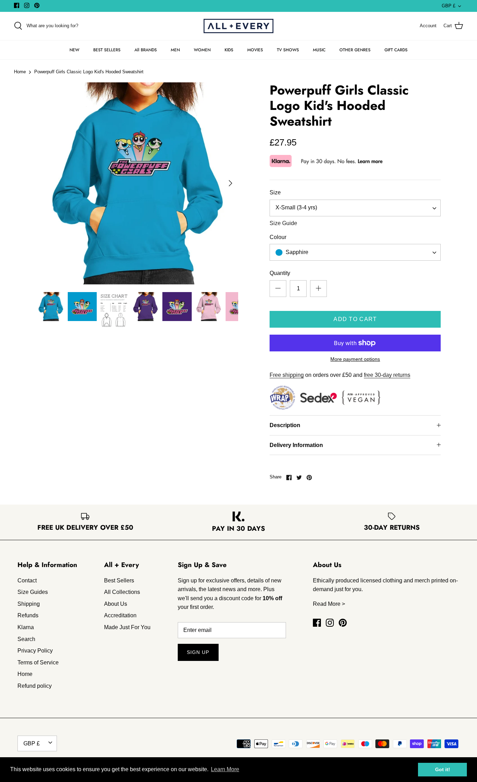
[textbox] (296, 252)
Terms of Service (38, 662)
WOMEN (202, 50)
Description (285, 425)
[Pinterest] (36, 5)
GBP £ (448, 5)
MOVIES (255, 50)
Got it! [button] (442, 769)
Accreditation (120, 615)
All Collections (122, 592)
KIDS (229, 50)
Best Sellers (119, 580)
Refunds (27, 615)
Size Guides (32, 592)
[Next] (230, 183)
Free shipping (287, 375)
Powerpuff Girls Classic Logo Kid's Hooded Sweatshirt (89, 72)
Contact (27, 580)
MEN (175, 50)
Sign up (198, 652)
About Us (115, 604)
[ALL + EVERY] (238, 26)
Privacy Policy (35, 651)
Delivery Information (296, 445)
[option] (137, 183)
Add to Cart (355, 319)
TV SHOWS (288, 50)
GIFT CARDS (396, 50)
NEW (74, 50)
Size (275, 192)
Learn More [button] (225, 769)
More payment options (355, 359)
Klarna (25, 627)
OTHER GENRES (354, 50)
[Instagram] (26, 5)
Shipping (28, 604)
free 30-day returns (387, 375)
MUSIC (319, 50)
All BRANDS (145, 50)
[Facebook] (16, 5)
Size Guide (283, 223)
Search (26, 639)
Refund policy (34, 686)
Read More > (329, 604)
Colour (278, 237)
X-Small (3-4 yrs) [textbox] (296, 207)
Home (20, 72)
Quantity (280, 273)
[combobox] (355, 208)
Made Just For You (127, 627)
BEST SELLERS (106, 50)
